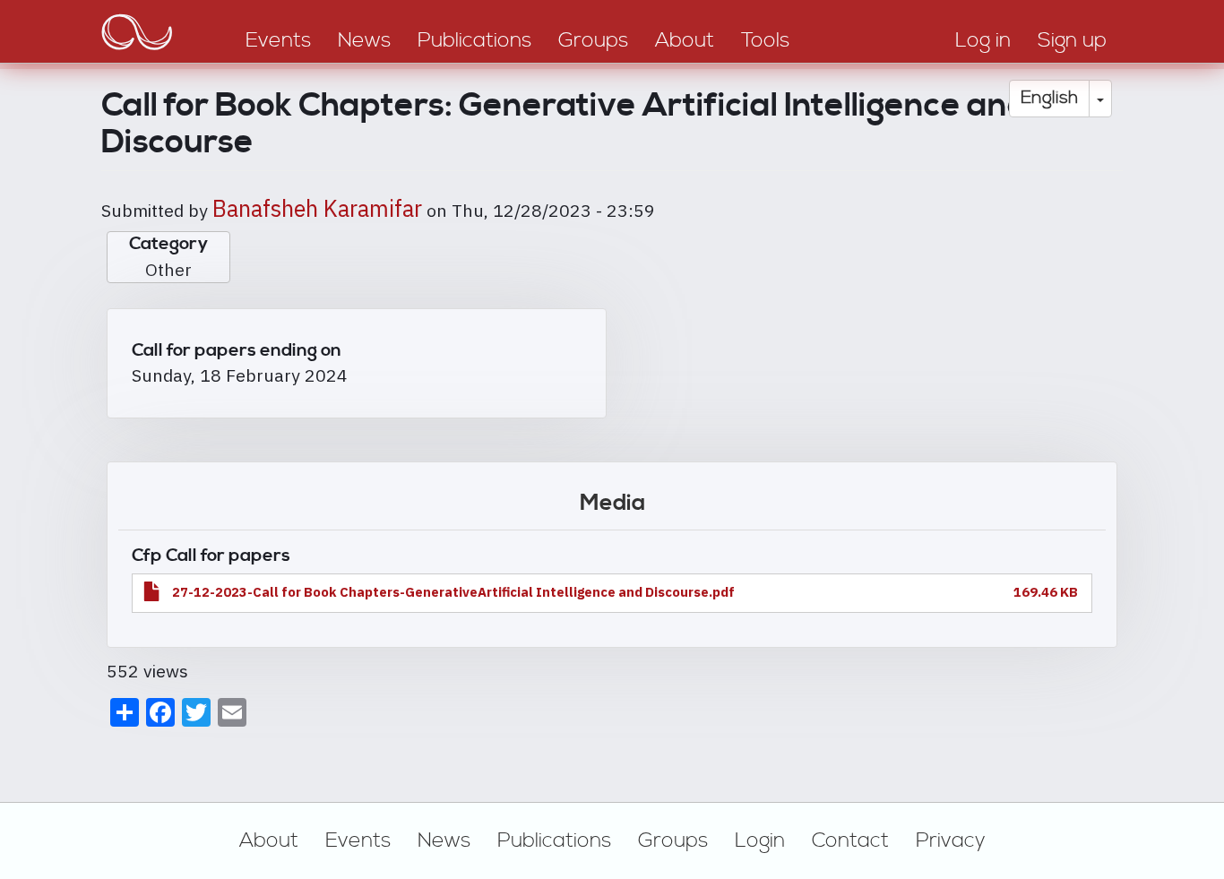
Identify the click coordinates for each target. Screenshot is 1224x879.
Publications (554, 840)
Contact (850, 840)
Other (168, 269)
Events (358, 840)
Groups (673, 840)
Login (760, 840)
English (1049, 98)
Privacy (951, 840)
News (444, 840)
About (268, 840)
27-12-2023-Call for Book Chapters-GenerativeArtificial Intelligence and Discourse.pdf (453, 591)
